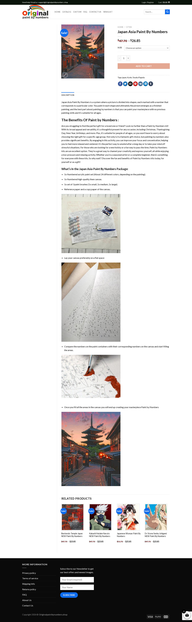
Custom (77, 12)
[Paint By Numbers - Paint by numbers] (36, 12)
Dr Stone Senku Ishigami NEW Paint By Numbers (156, 534)
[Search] (167, 11)
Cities (129, 27)
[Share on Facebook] (120, 83)
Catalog (66, 12)
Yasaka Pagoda (139, 77)
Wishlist (107, 12)
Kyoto (129, 77)
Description (67, 95)
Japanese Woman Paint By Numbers (129, 534)
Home (57, 12)
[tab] (67, 95)
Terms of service (30, 578)
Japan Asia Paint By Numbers (75, 102)
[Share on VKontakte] (140, 83)
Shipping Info (28, 583)
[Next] (170, 525)
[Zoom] (65, 75)
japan (124, 77)
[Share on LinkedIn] (145, 83)
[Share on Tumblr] (150, 83)
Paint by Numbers (102, 120)
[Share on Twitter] (125, 83)
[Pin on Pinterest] (135, 83)
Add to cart (144, 66)
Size (120, 48)
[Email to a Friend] (130, 83)
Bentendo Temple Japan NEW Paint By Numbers (72, 534)
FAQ (85, 12)
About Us (26, 600)
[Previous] (61, 525)
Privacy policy (29, 573)
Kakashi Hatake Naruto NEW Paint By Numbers (99, 534)
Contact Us (95, 12)
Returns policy (29, 589)
